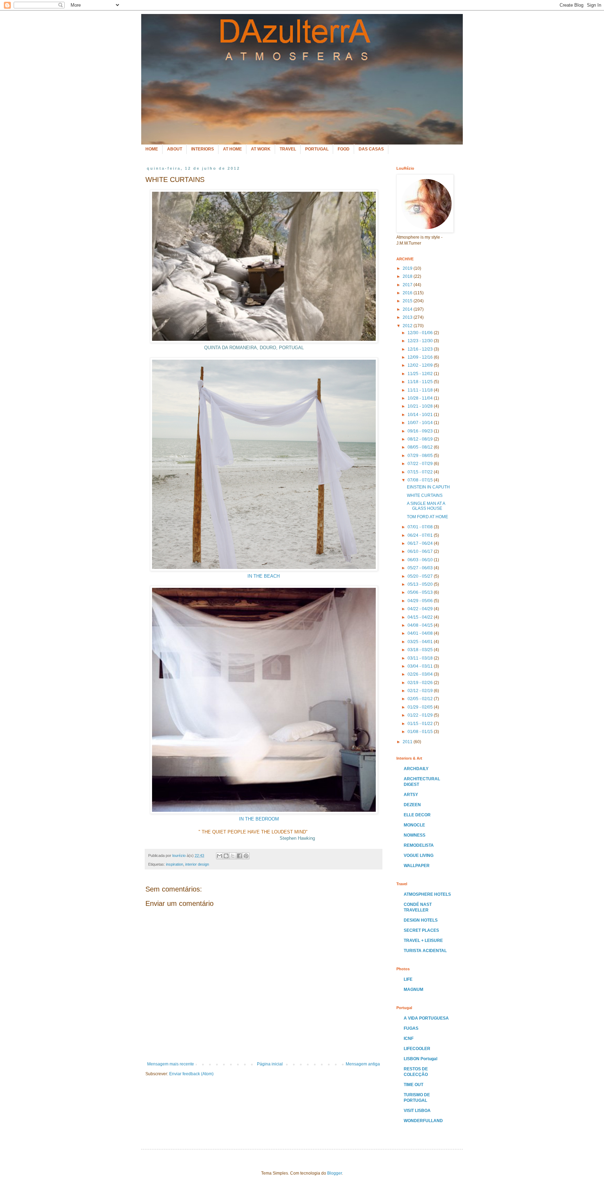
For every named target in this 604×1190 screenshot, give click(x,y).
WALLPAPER (417, 865)
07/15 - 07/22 (421, 472)
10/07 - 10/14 (421, 422)
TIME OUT (413, 1084)
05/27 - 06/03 (421, 567)
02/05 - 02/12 (421, 698)
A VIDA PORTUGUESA (426, 1018)
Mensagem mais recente (170, 1064)
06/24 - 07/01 (421, 535)
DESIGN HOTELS (421, 920)
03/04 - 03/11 (421, 666)
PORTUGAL (317, 149)
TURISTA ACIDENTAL (425, 950)
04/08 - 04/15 (421, 625)
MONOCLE (414, 825)
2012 (408, 325)
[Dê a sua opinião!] (226, 855)
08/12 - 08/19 (421, 439)
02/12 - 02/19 (421, 690)
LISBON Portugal (420, 1058)
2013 (408, 317)
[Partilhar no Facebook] (239, 855)
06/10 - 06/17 (421, 551)
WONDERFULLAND (423, 1120)
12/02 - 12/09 (421, 365)
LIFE (408, 979)
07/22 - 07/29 (421, 463)
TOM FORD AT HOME (427, 516)
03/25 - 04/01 (421, 641)
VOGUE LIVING (418, 855)
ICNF (409, 1038)
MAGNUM (413, 989)
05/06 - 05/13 (421, 592)
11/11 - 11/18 (421, 390)
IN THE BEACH (263, 576)
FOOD (344, 149)
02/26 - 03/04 (421, 674)
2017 (408, 284)
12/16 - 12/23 (421, 349)
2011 (408, 741)
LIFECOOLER (417, 1048)
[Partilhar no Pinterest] (246, 855)
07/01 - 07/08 (421, 526)
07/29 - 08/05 (421, 455)
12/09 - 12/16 (421, 357)
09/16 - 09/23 (421, 431)
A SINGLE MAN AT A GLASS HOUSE (426, 506)
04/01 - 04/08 (421, 633)
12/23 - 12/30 (421, 340)
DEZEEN (412, 804)
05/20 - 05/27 (421, 576)
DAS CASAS (371, 149)
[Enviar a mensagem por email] (219, 855)
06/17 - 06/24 (421, 543)
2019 (408, 268)
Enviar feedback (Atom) (191, 1073)
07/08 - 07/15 (421, 480)
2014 (408, 309)
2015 (408, 300)
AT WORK (261, 149)
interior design (197, 864)
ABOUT (174, 149)
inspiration (174, 864)
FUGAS (411, 1028)
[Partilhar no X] (232, 855)
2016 (408, 292)
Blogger (334, 1173)
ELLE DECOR (417, 814)
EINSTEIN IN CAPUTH (428, 487)
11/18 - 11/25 (421, 381)
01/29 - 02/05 (421, 707)
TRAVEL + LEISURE (423, 940)
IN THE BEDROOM (259, 819)
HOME (151, 149)
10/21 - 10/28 (421, 406)
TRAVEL (288, 149)
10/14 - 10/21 (421, 414)
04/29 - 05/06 (421, 600)
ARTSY (411, 794)
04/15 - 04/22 (421, 617)
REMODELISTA (419, 845)
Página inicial (270, 1064)
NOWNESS (414, 835)
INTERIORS (202, 149)
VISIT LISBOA (417, 1110)
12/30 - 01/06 (421, 332)
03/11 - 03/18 (421, 658)
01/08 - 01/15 (421, 731)
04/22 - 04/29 (421, 608)
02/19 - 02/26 (421, 682)
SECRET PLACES (421, 930)
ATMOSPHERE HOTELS (427, 894)
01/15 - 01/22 (421, 723)
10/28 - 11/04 (421, 398)
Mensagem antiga (363, 1064)
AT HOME (232, 149)
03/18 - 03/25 (421, 649)
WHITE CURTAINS (425, 495)
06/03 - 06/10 (421, 559)
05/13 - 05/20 (421, 584)
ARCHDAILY (416, 768)
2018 (408, 276)
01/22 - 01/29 (421, 715)
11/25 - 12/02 (421, 373)
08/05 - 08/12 (421, 447)
